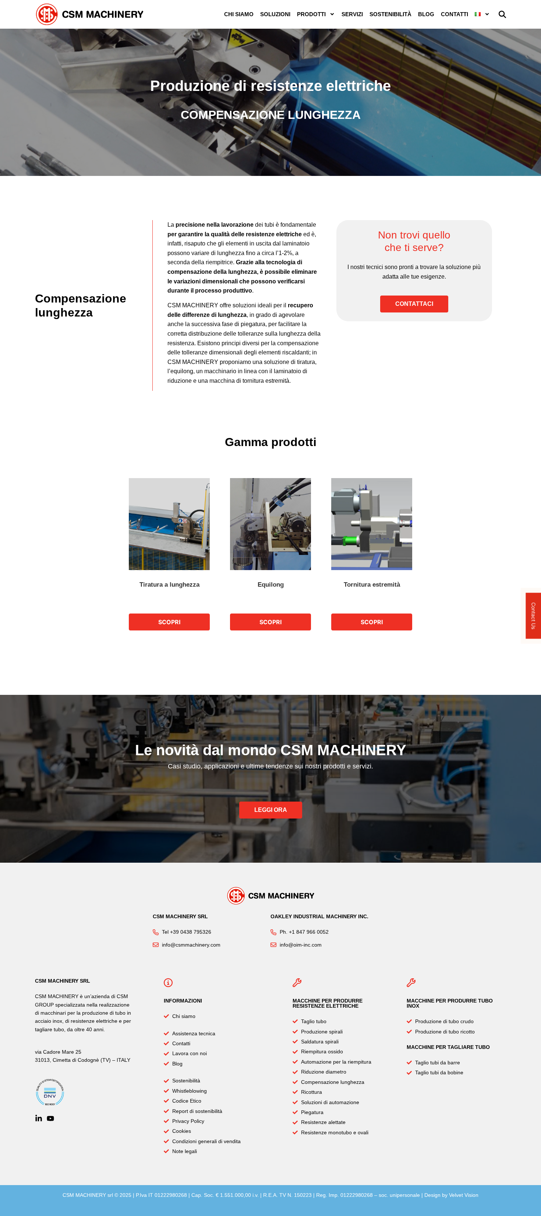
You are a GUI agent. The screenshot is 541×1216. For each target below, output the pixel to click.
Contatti (454, 14)
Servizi (352, 14)
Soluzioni (275, 14)
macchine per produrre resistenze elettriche (328, 1003)
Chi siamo (239, 14)
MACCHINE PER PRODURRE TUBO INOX (450, 1003)
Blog (426, 14)
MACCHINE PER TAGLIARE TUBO (448, 1047)
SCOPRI (169, 622)
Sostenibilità (390, 14)
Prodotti (311, 14)
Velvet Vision (463, 1195)
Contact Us (534, 616)
